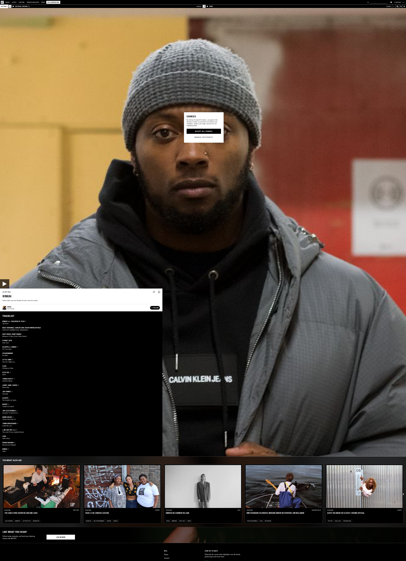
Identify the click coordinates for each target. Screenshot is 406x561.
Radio (7, 2)
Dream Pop (36, 521)
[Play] (4, 284)
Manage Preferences (203, 137)
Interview (268, 521)
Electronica (9, 521)
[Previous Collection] (402, 491)
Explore (21, 2)
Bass (167, 521)
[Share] (153, 292)
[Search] (368, 2)
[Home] (2, 2)
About (166, 554)
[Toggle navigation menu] (403, 2)
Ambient (17, 521)
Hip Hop (330, 521)
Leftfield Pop (27, 521)
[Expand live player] (394, 6)
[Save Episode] (159, 292)
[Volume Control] (404, 6)
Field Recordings (252, 521)
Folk (261, 521)
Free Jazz (182, 521)
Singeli (115, 521)
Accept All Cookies (203, 131)
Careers (166, 558)
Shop (43, 2)
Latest (14, 2)
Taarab (109, 521)
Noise (189, 521)
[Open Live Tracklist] (401, 6)
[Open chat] (391, 2)
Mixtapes (33, 2)
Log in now (60, 537)
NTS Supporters (53, 2)
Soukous (88, 521)
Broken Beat (347, 521)
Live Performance (98, 521)
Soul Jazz (338, 521)
